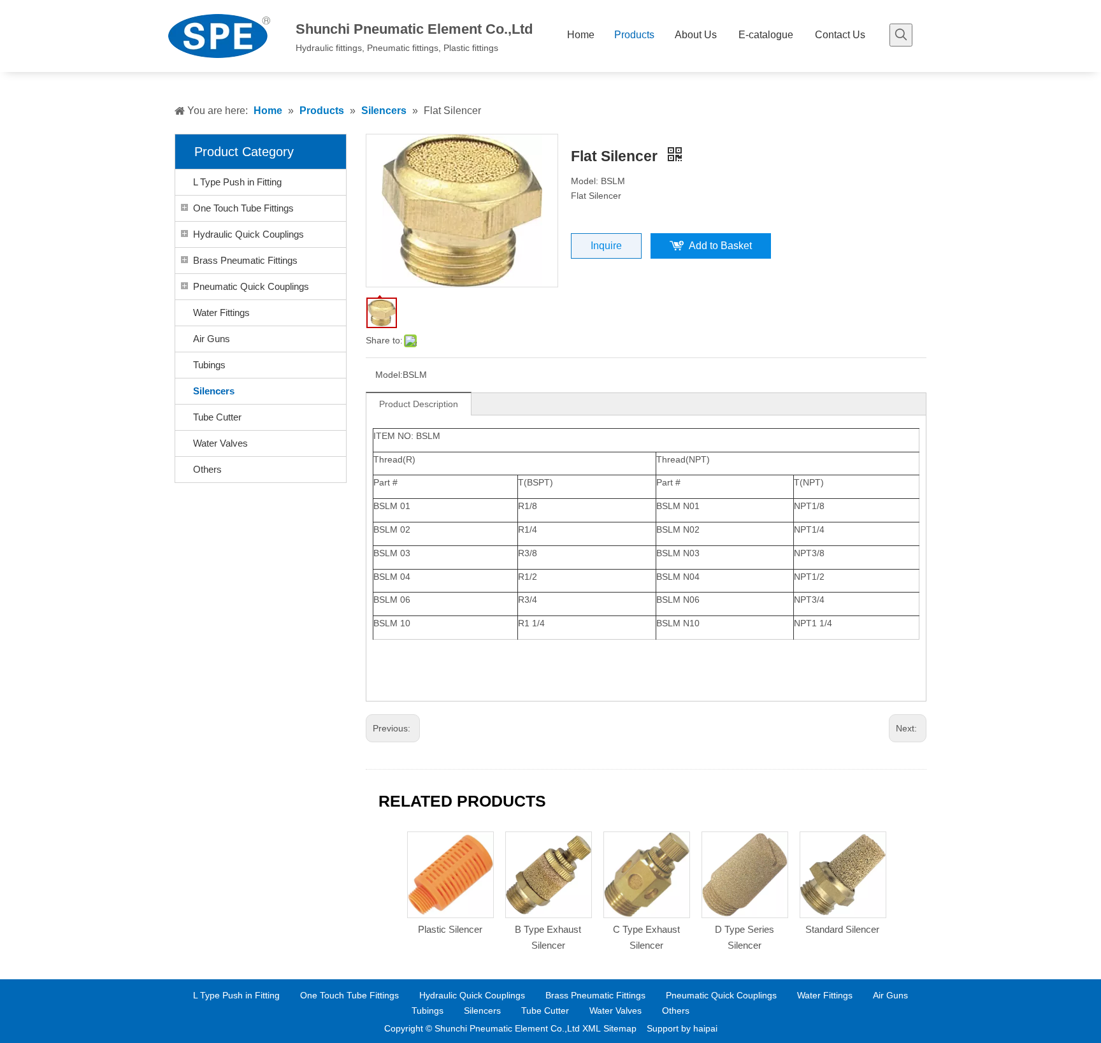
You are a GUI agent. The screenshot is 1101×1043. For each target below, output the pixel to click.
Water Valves (220, 443)
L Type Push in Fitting (237, 181)
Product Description (418, 404)
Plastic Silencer (450, 929)
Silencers (213, 390)
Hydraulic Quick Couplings (248, 234)
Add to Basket (720, 245)
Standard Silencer (842, 929)
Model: (389, 375)
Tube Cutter (217, 417)
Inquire (606, 245)
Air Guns (211, 338)
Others (207, 469)
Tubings (209, 364)
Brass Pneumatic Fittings (245, 260)
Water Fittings (221, 312)
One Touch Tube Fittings (243, 208)
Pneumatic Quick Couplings (251, 286)
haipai (705, 1028)
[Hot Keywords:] (900, 35)
